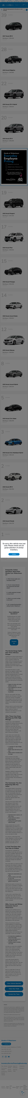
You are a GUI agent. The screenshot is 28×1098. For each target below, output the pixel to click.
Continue (14, 554)
